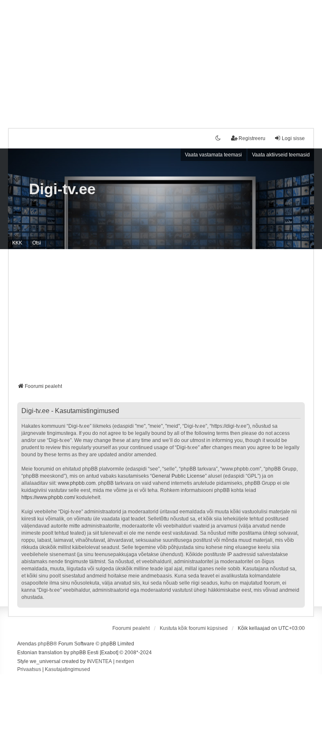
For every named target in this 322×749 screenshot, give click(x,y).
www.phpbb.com (77, 483)
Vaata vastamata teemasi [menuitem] (213, 155)
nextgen (125, 661)
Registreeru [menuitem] (252, 138)
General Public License (178, 476)
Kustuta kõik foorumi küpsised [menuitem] (194, 628)
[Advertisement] (161, 58)
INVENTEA (99, 661)
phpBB (45, 644)
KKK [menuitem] (17, 243)
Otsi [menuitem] (36, 243)
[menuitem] (29, 669)
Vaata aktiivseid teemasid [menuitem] (281, 155)
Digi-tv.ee (62, 189)
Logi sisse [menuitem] (293, 138)
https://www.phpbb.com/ (48, 497)
